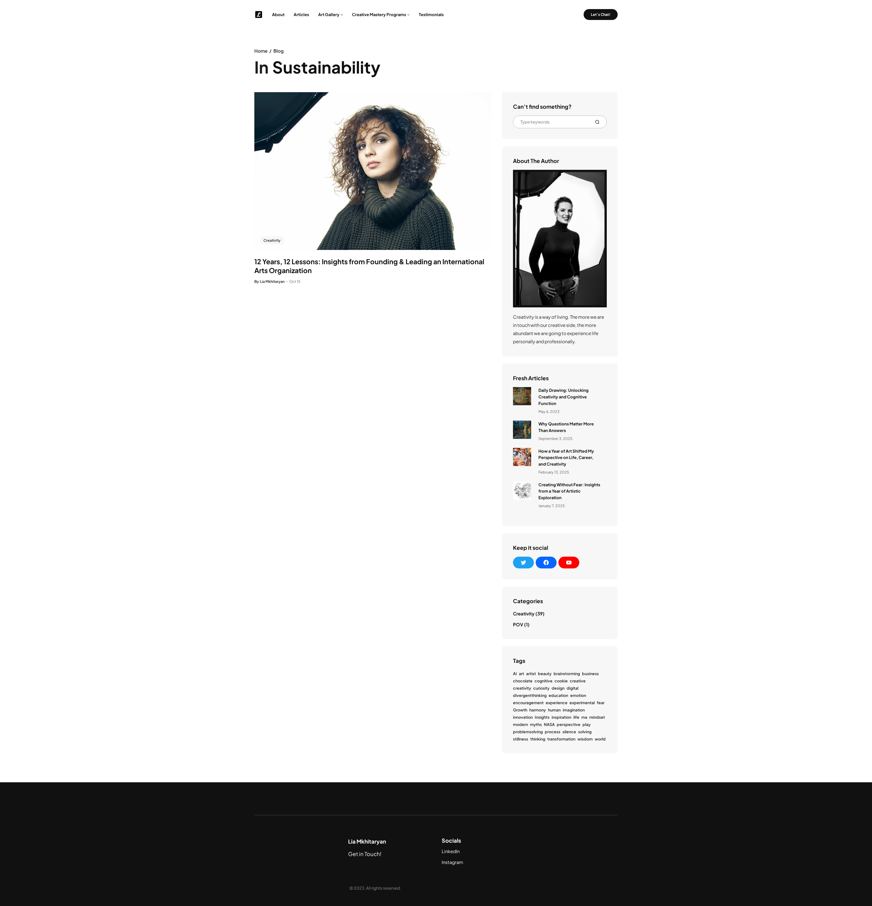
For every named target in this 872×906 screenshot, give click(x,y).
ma (584, 717)
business (590, 673)
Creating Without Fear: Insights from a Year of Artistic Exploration (569, 491)
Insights (542, 717)
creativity (522, 688)
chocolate (523, 680)
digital (572, 688)
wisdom (585, 738)
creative (578, 680)
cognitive (543, 680)
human (554, 709)
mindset (597, 717)
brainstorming (567, 673)
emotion (578, 695)
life (576, 717)
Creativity (271, 240)
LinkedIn (451, 851)
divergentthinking (530, 695)
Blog (278, 51)
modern (520, 724)
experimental (582, 702)
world (600, 738)
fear (600, 702)
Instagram (452, 862)
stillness (520, 738)
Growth (520, 709)
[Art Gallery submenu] (342, 14)
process (552, 731)
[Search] (599, 122)
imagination (574, 709)
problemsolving (528, 731)
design (558, 688)
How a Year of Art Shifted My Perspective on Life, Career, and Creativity (566, 457)
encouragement (528, 702)
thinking (537, 738)
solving (585, 731)
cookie (561, 680)
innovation (523, 717)
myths (536, 724)
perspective (568, 724)
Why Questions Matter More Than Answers (566, 427)
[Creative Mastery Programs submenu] (408, 14)
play (586, 724)
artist (531, 673)
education (558, 695)
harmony (537, 709)
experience (556, 702)
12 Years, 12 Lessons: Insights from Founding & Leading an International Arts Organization (369, 266)
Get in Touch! (365, 853)
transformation (561, 738)
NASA (549, 724)
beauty (545, 673)
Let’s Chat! (600, 14)
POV (518, 624)
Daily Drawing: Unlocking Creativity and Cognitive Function (563, 397)
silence (569, 731)
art (521, 673)
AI (515, 673)
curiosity (541, 688)
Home (261, 51)
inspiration (561, 717)
